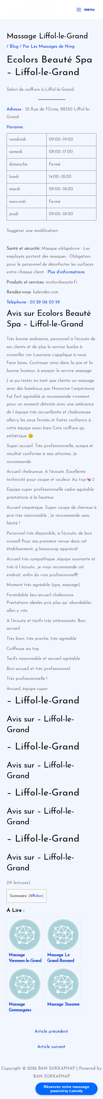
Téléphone (16, 302)
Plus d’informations (66, 272)
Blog (14, 46)
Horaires (15, 127)
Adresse (14, 109)
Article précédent (51, 1031)
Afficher (36, 896)
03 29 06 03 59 (45, 302)
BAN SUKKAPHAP (31, 9)
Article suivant (51, 1047)
